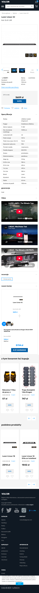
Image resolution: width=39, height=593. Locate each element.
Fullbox (3, 528)
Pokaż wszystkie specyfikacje (10, 87)
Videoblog (22, 563)
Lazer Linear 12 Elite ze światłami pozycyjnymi (29, 458)
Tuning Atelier (23, 557)
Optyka (15, 13)
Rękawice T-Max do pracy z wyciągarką (9, 392)
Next (37, 70)
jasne (19, 583)
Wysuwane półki (6, 531)
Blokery (3, 534)
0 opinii (13, 395)
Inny (2, 540)
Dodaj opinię (7, 279)
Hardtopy (4, 523)
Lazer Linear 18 (8, 456)
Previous (29, 418)
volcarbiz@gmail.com (26, 520)
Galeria (22, 554)
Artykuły (22, 560)
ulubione (16, 108)
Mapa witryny (23, 565)
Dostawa (4, 554)
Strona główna (6, 13)
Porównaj (7, 108)
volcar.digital (29, 505)
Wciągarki (4, 537)
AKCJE (3, 548)
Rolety (3, 526)
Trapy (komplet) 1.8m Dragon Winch (28, 392)
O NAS (3, 573)
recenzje (3, 557)
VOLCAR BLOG (24, 548)
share (25, 108)
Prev (2, 70)
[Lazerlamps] (5, 78)
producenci (4, 551)
